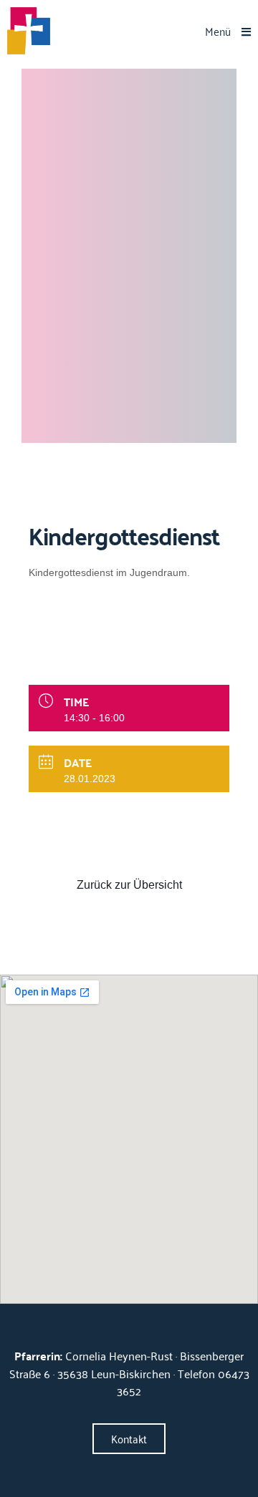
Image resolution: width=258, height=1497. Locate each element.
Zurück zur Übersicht (129, 885)
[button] (228, 31)
